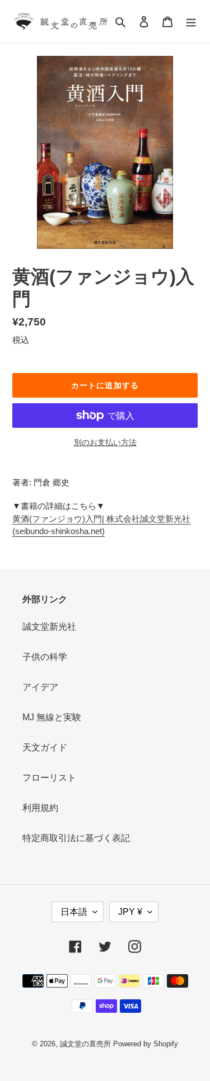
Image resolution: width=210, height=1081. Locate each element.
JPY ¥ (130, 912)
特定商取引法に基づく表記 (76, 838)
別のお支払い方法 (105, 442)
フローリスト (49, 777)
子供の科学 (44, 657)
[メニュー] (191, 22)
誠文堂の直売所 (85, 1044)
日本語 (73, 912)
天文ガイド (44, 747)
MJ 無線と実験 (51, 717)
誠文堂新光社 (49, 626)
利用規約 (40, 808)
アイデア (40, 687)
